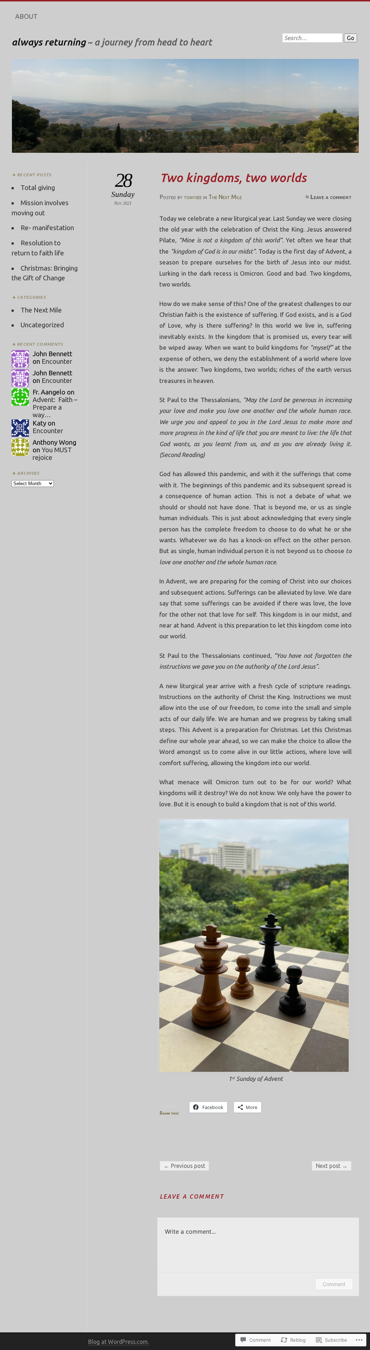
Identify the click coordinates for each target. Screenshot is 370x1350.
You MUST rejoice (52, 453)
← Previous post (184, 1166)
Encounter (57, 361)
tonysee (193, 197)
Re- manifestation (47, 227)
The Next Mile (225, 197)
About (26, 16)
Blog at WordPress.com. (118, 1341)
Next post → (332, 1166)
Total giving (38, 187)
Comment (334, 1284)
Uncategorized (42, 324)
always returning (49, 41)
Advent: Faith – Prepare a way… (55, 407)
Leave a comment (331, 197)
